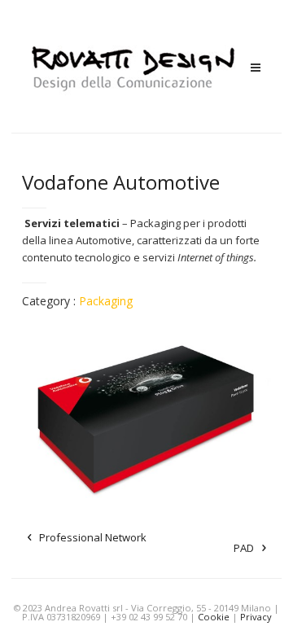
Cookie (214, 617)
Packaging (106, 301)
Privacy (256, 617)
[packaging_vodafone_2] (147, 415)
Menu (255, 68)
